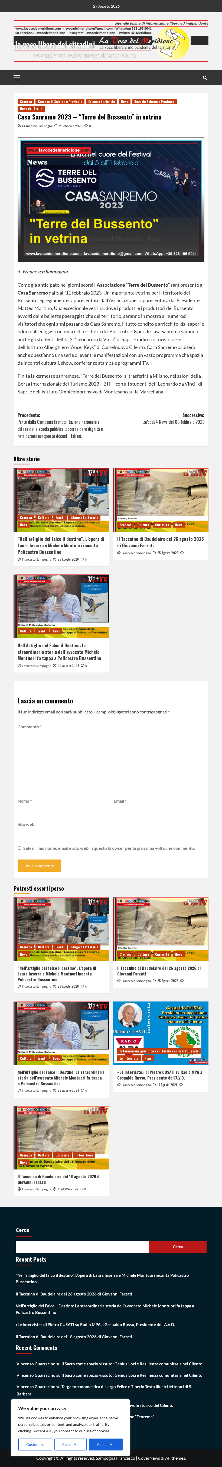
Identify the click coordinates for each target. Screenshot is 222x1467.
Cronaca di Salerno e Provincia (60, 101)
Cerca (22, 1230)
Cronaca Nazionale (101, 101)
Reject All (70, 1444)
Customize (35, 1444)
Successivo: (173, 418)
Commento (29, 726)
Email (120, 800)
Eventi (60, 517)
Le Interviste (129, 1058)
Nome (25, 800)
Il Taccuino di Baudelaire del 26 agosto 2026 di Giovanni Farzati (160, 542)
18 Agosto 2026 (167, 1084)
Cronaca (26, 101)
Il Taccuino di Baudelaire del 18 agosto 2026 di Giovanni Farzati (59, 1179)
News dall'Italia (31, 108)
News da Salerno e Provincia (154, 101)
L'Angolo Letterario (84, 517)
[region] (70, 1427)
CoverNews (149, 1457)
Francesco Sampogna (37, 126)
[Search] (205, 77)
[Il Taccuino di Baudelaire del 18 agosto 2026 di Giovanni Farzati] (61, 1137)
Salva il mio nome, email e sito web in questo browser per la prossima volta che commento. (109, 848)
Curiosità (162, 524)
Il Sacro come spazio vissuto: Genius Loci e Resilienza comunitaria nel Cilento (132, 1363)
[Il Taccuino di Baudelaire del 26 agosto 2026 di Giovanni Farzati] (161, 500)
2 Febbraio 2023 (71, 126)
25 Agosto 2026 (167, 552)
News (124, 101)
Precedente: (60, 425)
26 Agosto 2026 (68, 559)
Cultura (43, 517)
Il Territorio (84, 1155)
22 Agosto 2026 (68, 665)
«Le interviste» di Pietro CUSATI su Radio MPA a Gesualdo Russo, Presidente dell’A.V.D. (159, 1075)
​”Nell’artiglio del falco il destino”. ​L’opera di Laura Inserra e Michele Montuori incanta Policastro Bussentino (61, 545)
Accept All (106, 1444)
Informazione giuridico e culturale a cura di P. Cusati (159, 1051)
